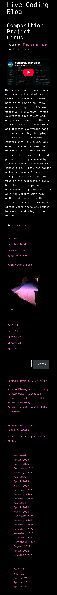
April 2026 (21, 459)
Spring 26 (19, 225)
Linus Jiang (21, 49)
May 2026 (20, 455)
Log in (12, 238)
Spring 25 (14, 342)
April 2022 (21, 550)
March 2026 (21, 464)
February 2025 (23, 490)
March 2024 (21, 511)
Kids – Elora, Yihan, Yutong (28, 389)
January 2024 (23, 520)
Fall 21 (13, 325)
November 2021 (23, 554)
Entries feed (17, 244)
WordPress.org (17, 256)
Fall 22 (13, 331)
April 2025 (21, 481)
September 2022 (24, 542)
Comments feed (17, 250)
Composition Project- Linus (25, 31)
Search (12, 357)
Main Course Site (20, 264)
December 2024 (23, 498)
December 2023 (23, 524)
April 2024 (21, 507)
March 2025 (21, 485)
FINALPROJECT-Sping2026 (24, 393)
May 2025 (20, 477)
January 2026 (23, 472)
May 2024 (20, 503)
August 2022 (22, 546)
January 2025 (23, 494)
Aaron (11, 436)
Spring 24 (14, 336)
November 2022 (23, 533)
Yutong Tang (16, 425)
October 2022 (23, 537)
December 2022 (23, 529)
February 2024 (23, 516)
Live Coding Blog (28, 8)
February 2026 (23, 468)
